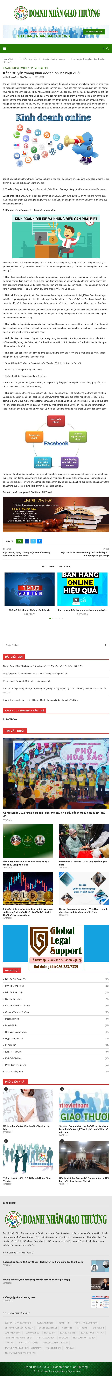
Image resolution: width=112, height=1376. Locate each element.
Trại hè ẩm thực (54, 1348)
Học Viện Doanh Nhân (57, 1032)
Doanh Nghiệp (57, 1018)
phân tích (9, 1343)
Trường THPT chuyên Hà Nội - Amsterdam (23, 1348)
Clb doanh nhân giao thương (18, 1323)
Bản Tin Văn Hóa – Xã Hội (57, 1005)
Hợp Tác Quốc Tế (57, 1038)
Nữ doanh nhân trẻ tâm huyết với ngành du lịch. (26, 1128)
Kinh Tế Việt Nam (57, 1058)
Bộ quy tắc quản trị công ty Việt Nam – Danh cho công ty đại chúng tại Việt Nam (41, 700)
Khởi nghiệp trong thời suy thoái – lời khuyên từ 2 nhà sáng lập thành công (43, 1262)
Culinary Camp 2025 (45, 1323)
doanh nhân (64, 1323)
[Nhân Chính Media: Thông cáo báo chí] (30, 589)
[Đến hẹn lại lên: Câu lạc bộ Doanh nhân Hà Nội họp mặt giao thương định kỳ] (84, 1157)
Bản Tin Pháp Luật (57, 992)
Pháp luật (63, 1338)
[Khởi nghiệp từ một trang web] (100, 1302)
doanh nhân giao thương (86, 1323)
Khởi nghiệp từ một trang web (19, 1297)
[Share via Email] (39, 541)
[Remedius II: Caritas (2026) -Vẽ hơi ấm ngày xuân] (84, 841)
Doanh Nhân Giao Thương (20, 77)
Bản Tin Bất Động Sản (57, 979)
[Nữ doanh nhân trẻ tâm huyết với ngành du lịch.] (28, 1105)
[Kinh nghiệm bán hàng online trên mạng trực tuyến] (82, 589)
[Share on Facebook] (27, 541)
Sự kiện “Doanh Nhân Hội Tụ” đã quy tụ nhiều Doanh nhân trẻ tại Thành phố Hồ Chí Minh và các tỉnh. (83, 1129)
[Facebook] (103, 48)
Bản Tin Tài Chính (57, 999)
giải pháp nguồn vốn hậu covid (19, 1328)
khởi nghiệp (67, 1328)
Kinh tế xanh (98, 1328)
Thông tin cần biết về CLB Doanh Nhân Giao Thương (27, 1180)
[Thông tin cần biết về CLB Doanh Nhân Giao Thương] (28, 1157)
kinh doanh (82, 1328)
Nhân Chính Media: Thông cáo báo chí (29, 610)
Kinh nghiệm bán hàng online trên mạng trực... (82, 610)
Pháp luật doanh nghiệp (84, 1338)
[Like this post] (20, 541)
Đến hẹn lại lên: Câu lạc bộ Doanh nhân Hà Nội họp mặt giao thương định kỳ (84, 1180)
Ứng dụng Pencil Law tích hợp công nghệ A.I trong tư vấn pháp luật (35, 673)
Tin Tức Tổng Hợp (28, 59)
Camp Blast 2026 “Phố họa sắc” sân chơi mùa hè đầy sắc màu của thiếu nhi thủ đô (42, 666)
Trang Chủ (8, 59)
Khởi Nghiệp (57, 1045)
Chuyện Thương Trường (53, 59)
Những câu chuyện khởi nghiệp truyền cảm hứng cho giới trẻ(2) (36, 1279)
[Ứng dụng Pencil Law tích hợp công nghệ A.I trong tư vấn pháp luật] (28, 841)
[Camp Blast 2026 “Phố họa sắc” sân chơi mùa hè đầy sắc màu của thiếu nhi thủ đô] (56, 773)
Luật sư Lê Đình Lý (68, 1333)
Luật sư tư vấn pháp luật (92, 1333)
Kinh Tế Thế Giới (57, 1051)
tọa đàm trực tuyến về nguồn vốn (20, 1353)
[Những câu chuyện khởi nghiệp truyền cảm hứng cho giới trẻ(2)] (100, 1284)
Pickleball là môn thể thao (55, 1343)
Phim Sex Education (45, 1338)
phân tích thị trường (28, 1343)
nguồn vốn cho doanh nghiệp (18, 1338)
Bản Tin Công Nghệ (57, 986)
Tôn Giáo (70, 1348)
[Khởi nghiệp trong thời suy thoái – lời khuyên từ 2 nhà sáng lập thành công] (100, 1266)
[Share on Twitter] (33, 541)
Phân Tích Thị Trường (57, 1065)
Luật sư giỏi (49, 1333)
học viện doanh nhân (47, 1328)
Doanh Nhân (57, 1025)
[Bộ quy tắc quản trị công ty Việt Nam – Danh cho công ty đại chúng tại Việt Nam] (84, 888)
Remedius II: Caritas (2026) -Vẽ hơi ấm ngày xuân (27, 681)
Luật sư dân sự (32, 1333)
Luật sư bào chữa (13, 1333)
